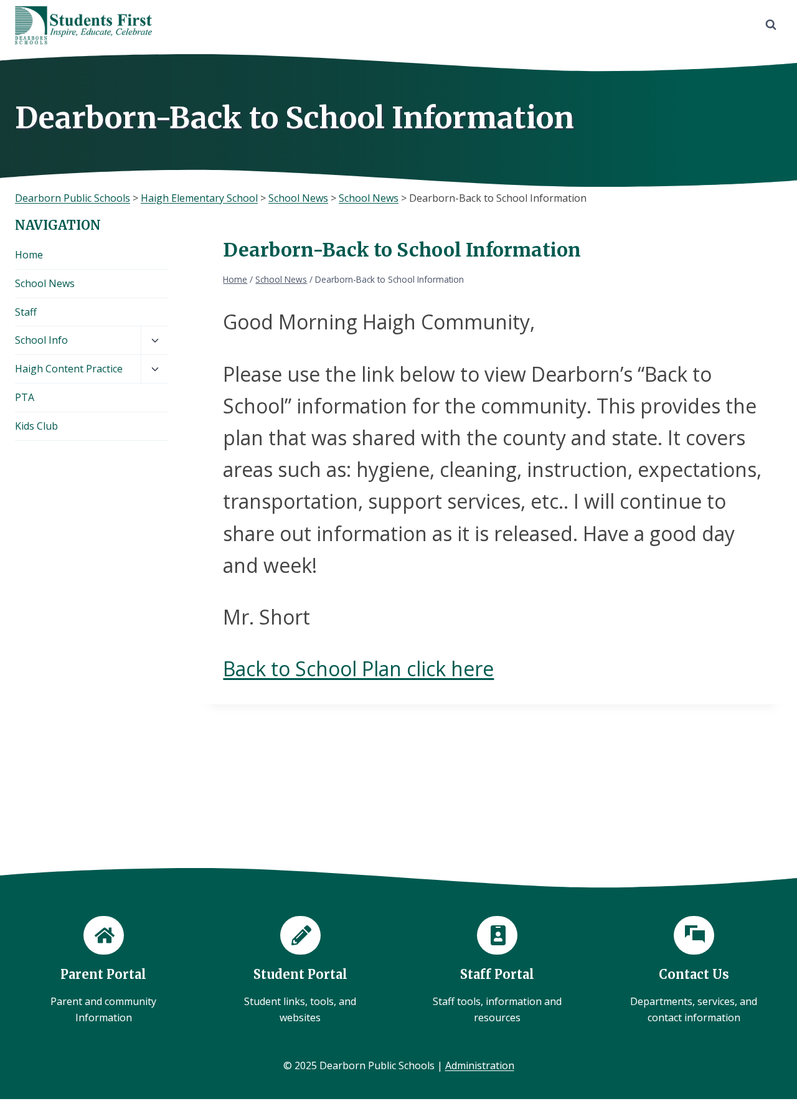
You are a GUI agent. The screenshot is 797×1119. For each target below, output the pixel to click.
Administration (479, 1065)
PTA (24, 397)
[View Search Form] (771, 25)
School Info (41, 340)
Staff (26, 312)
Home (29, 255)
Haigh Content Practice (69, 368)
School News (45, 283)
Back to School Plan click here (358, 668)
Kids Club (36, 426)
